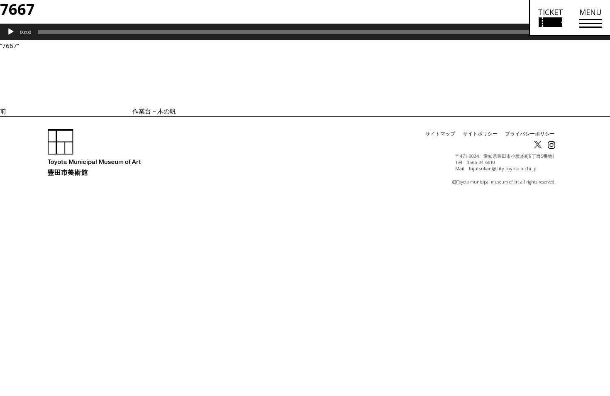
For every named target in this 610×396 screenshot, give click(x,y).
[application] (305, 32)
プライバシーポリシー (530, 133)
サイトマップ (440, 133)
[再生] (11, 32)
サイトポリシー (480, 133)
